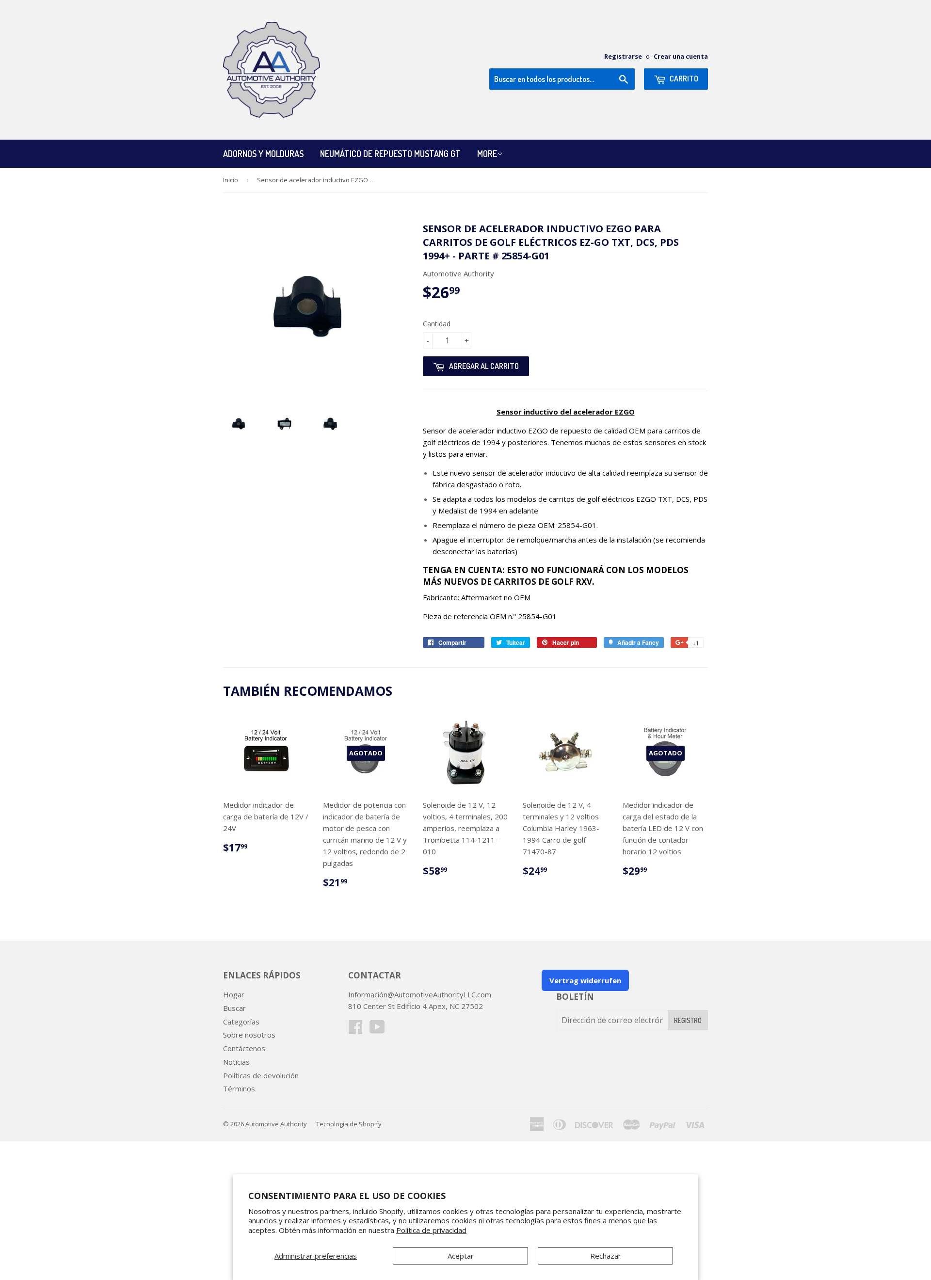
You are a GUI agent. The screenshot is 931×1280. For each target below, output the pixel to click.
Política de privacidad (431, 1230)
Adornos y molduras (263, 153)
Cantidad (436, 323)
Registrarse (623, 56)
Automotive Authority (276, 1124)
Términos (239, 1088)
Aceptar (461, 1256)
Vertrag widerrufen (585, 980)
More (487, 153)
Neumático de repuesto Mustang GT (390, 153)
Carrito (683, 78)
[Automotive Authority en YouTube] (377, 1030)
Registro (688, 1020)
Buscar (234, 1008)
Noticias (236, 1062)
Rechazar (605, 1256)
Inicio (230, 180)
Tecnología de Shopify (349, 1124)
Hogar (233, 994)
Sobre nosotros (249, 1035)
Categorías (241, 1021)
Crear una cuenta (681, 56)
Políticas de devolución (261, 1075)
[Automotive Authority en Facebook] (355, 1030)
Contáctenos (244, 1048)
